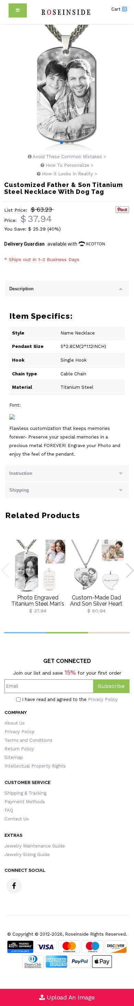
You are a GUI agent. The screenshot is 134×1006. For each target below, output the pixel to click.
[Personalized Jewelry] (65, 12)
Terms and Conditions (28, 740)
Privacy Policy (103, 699)
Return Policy (19, 748)
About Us (14, 723)
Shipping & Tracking (25, 793)
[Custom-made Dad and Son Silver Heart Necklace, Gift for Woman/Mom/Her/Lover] (96, 566)
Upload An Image (70, 997)
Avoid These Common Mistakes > (69, 156)
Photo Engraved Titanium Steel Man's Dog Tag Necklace (37, 603)
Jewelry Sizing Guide (27, 854)
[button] (61, 142)
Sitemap (13, 757)
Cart (118, 9)
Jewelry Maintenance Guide (34, 846)
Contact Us (16, 818)
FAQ (8, 810)
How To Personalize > (68, 165)
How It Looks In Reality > (69, 173)
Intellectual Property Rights (35, 766)
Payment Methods (24, 801)
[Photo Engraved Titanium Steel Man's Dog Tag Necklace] (37, 566)
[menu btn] (18, 10)
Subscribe (111, 686)
